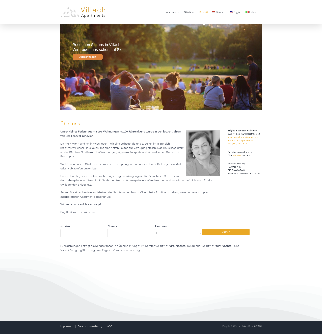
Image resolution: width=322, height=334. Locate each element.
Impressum (66, 326)
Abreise (112, 227)
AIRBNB (237, 155)
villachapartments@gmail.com (243, 137)
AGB (109, 326)
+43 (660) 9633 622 (237, 143)
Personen (161, 227)
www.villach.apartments (240, 140)
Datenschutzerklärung (90, 326)
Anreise (65, 227)
